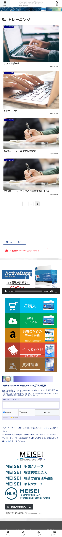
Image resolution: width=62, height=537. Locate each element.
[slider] (28, 291)
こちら (9, 441)
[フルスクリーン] (56, 291)
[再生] (6, 291)
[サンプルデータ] (38, 421)
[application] (31, 278)
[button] (31, 278)
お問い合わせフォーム (21, 506)
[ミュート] (51, 291)
